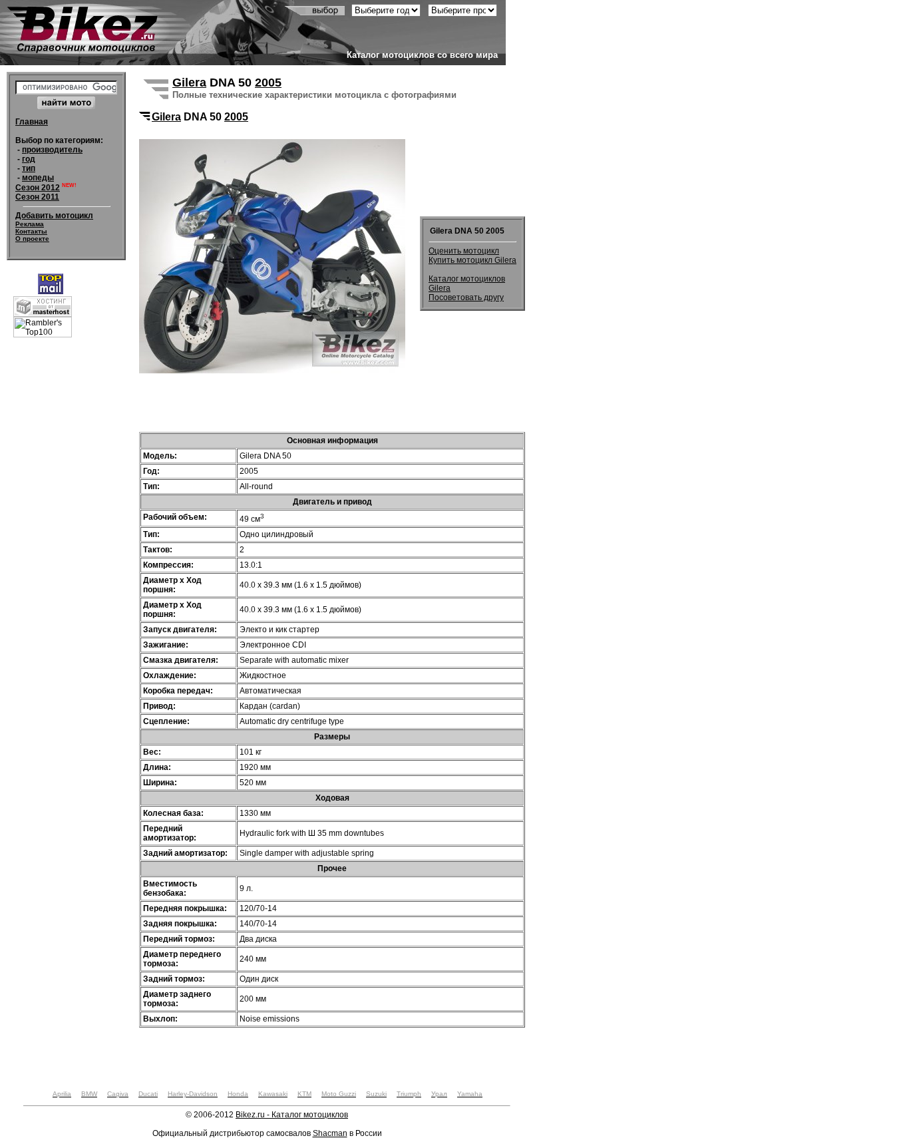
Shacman (330, 1133)
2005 (268, 82)
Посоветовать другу (466, 297)
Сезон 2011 (37, 197)
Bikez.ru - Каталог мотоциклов (292, 1114)
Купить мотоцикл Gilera (472, 260)
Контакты (31, 231)
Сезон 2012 (37, 187)
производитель (52, 149)
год (28, 159)
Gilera (189, 82)
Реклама (29, 224)
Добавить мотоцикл (54, 215)
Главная (31, 121)
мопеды (38, 177)
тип (28, 168)
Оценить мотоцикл (464, 251)
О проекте (32, 238)
